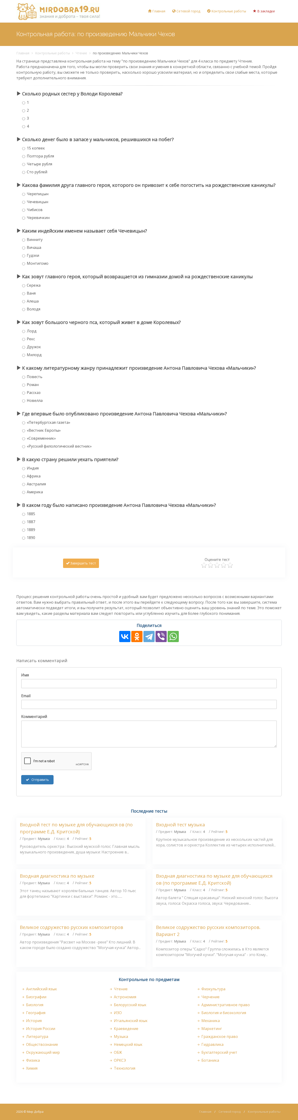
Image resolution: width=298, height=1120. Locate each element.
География (35, 1012)
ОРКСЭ (119, 1060)
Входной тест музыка (180, 824)
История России (40, 1028)
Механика (210, 1020)
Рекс (31, 338)
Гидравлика (212, 1044)
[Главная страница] (58, 11)
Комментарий (34, 716)
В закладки (265, 11)
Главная (158, 11)
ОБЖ (117, 1052)
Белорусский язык (129, 1004)
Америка (35, 491)
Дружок (34, 346)
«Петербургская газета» (48, 422)
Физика (32, 1060)
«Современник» (41, 438)
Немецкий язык (127, 1044)
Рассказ (34, 392)
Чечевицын (37, 201)
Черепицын (37, 193)
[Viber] (161, 636)
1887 (31, 521)
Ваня (31, 293)
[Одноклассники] (136, 636)
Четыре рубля (39, 164)
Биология (34, 1004)
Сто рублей (37, 171)
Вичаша (34, 247)
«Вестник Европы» (44, 430)
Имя (25, 675)
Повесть (34, 376)
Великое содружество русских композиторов (71, 927)
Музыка (120, 1036)
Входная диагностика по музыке (57, 876)
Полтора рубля (40, 156)
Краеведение (125, 1028)
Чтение (81, 53)
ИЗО (117, 1012)
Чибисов (35, 209)
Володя (33, 309)
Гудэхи (33, 255)
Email (25, 695)
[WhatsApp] (173, 636)
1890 (31, 537)
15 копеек (36, 148)
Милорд (34, 354)
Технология (124, 1068)
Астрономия (124, 996)
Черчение (210, 996)
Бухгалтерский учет (218, 1052)
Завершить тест (82, 563)
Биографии (35, 996)
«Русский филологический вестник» (59, 446)
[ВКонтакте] (124, 636)
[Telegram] (149, 636)
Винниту (35, 239)
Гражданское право (219, 1036)
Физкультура (212, 988)
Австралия (36, 484)
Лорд (32, 331)
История (33, 1020)
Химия (31, 1068)
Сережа (34, 285)
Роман (33, 384)
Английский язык (41, 988)
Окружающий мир (42, 1052)
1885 (31, 513)
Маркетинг (211, 1028)
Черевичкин (38, 217)
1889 (31, 529)
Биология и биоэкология (223, 1012)
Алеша (33, 301)
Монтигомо (37, 263)
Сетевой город (188, 11)
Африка (34, 476)
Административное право (225, 1004)
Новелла (35, 400)
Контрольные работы (228, 11)
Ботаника (209, 1060)
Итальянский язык (130, 1020)
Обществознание (41, 1044)
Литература (36, 1036)
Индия (33, 468)
